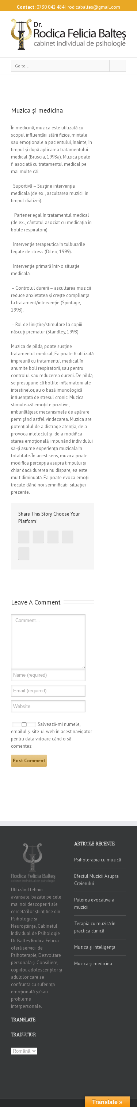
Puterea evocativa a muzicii (94, 903)
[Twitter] (38, 537)
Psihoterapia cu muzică (97, 860)
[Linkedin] (67, 537)
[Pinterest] (52, 537)
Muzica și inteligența (94, 947)
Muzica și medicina (93, 964)
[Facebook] (23, 537)
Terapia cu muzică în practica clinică (94, 927)
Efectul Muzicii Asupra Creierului (96, 880)
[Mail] (23, 553)
